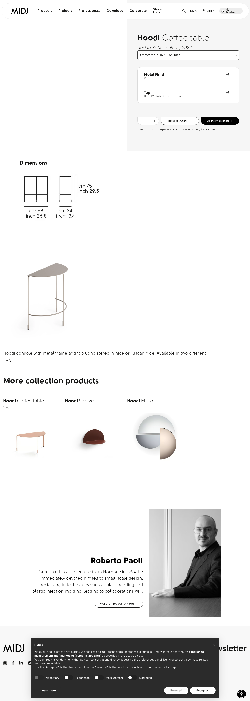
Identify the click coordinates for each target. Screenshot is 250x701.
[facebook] (13, 663)
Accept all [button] (202, 690)
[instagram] (5, 663)
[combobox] (188, 55)
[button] (241, 694)
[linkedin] (21, 663)
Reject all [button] (176, 690)
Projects (65, 11)
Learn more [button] (48, 690)
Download (115, 11)
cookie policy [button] (134, 655)
